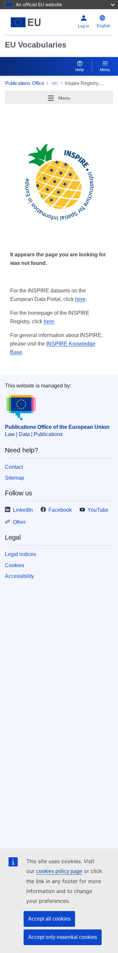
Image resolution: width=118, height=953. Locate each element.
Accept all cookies (49, 919)
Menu (105, 70)
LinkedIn (23, 510)
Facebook (60, 510)
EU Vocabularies (35, 44)
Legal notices (20, 554)
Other (19, 522)
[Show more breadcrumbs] (54, 83)
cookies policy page (59, 871)
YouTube (98, 510)
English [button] (103, 26)
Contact (14, 467)
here (80, 299)
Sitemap (14, 478)
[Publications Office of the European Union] (25, 22)
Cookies (14, 565)
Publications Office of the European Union (57, 427)
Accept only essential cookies (62, 937)
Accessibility (19, 576)
